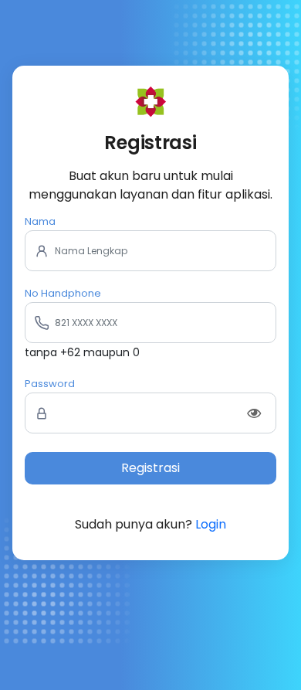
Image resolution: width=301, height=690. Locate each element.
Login (210, 524)
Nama (40, 221)
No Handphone (63, 293)
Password (50, 383)
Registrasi (150, 468)
